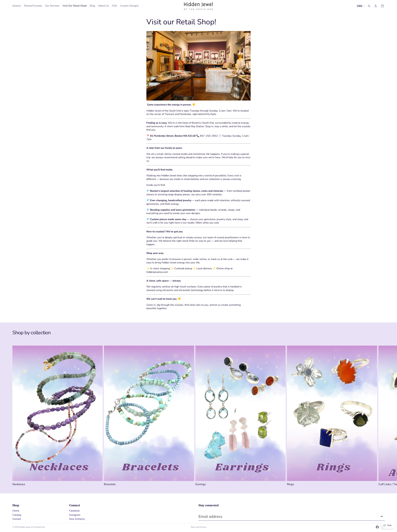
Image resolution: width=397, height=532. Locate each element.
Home (15, 510)
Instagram (74, 515)
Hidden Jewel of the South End (32, 527)
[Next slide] (381, 415)
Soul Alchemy (77, 519)
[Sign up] (381, 516)
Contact (16, 519)
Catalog (16, 515)
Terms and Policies (198, 527)
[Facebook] (377, 527)
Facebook (74, 510)
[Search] (369, 5)
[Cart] (382, 5)
